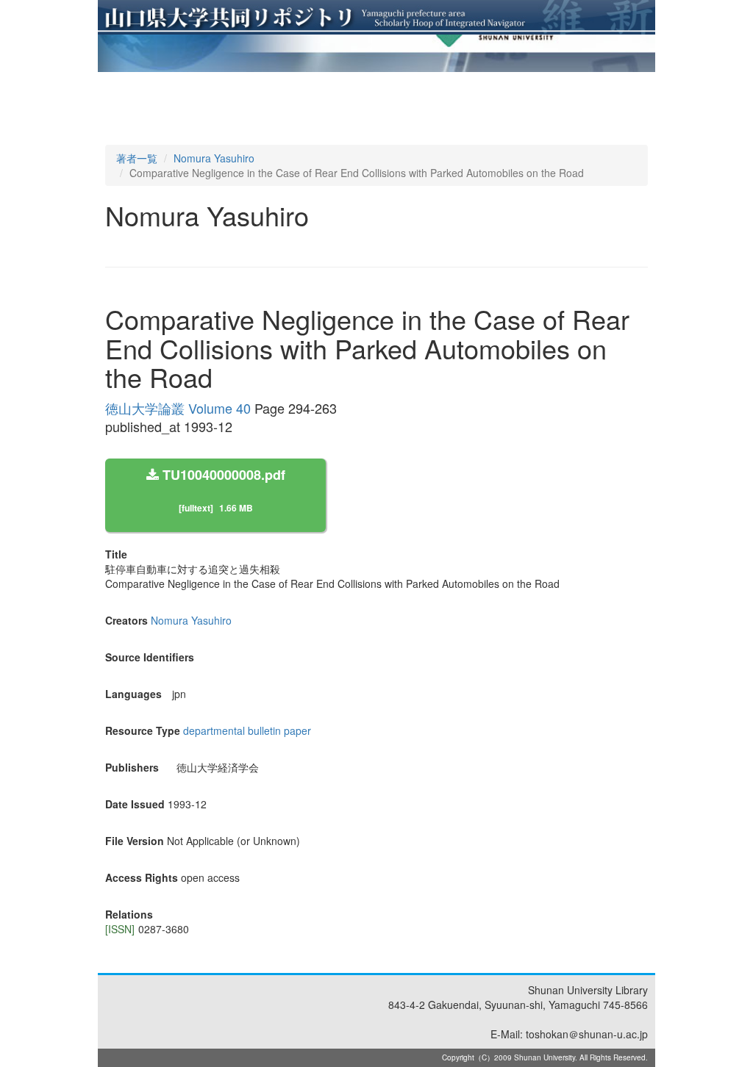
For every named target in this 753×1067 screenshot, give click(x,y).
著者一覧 (136, 158)
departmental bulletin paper (247, 730)
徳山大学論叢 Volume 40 (178, 407)
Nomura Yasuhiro (214, 158)
